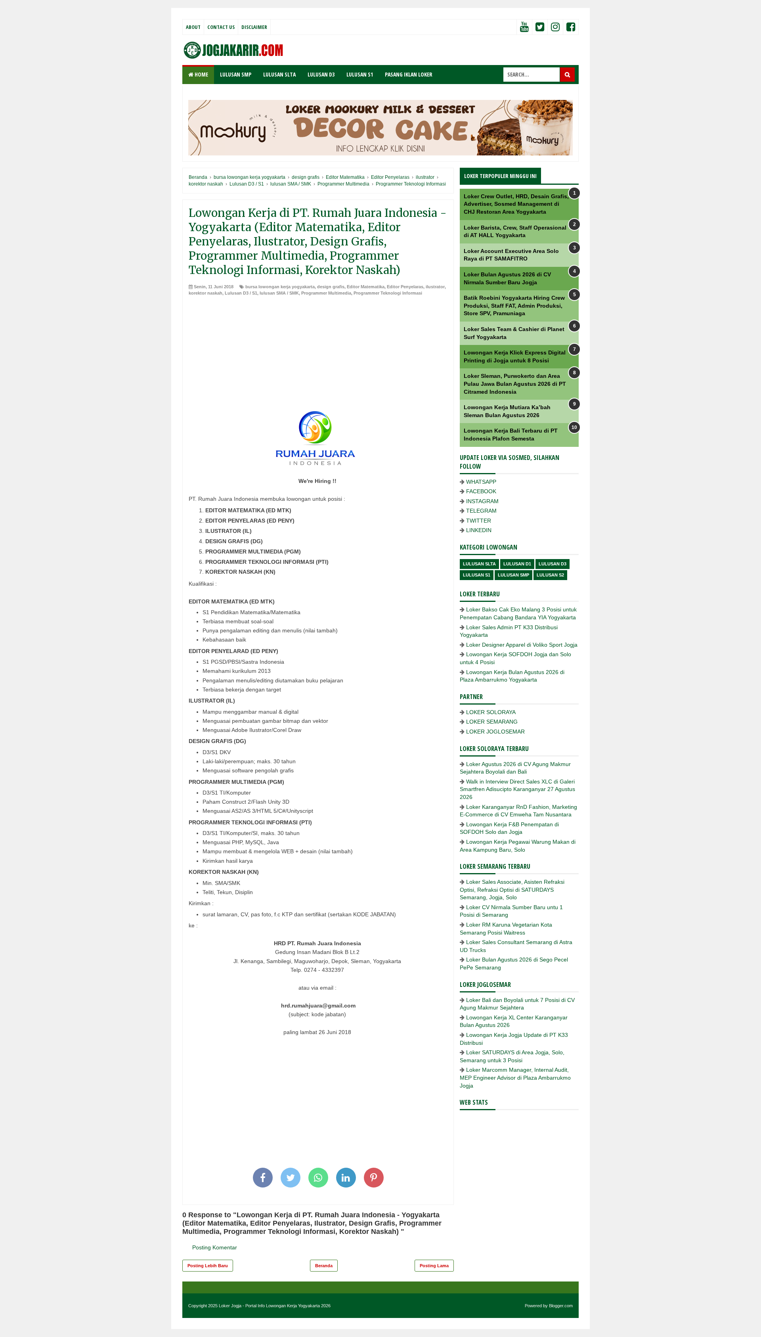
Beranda (324, 1265)
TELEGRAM (481, 511)
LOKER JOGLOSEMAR (495, 731)
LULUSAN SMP (235, 74)
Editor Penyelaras (405, 286)
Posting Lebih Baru (207, 1265)
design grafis (330, 286)
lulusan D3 (552, 563)
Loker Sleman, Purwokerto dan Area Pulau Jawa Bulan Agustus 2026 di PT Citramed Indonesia (515, 384)
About (193, 27)
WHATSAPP (481, 482)
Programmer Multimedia (326, 293)
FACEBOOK (481, 491)
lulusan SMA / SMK (279, 293)
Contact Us (221, 27)
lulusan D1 (517, 563)
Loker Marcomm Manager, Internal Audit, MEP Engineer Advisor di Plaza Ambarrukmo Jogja (515, 1077)
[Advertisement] (318, 355)
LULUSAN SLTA (279, 74)
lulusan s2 (550, 575)
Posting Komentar (214, 1247)
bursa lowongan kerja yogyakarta (280, 286)
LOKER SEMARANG (492, 721)
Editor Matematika (365, 286)
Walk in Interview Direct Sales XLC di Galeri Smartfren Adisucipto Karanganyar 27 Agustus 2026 (517, 789)
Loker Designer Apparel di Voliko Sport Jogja (521, 645)
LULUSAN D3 (321, 74)
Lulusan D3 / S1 (241, 293)
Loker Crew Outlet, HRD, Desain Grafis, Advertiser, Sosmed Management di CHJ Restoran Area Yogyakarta (516, 204)
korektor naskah (205, 293)
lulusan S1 (476, 575)
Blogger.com (561, 1305)
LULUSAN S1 (359, 74)
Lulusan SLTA (479, 563)
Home (200, 74)
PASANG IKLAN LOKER (408, 74)
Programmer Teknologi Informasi (388, 293)
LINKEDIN (478, 530)
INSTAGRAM (482, 501)
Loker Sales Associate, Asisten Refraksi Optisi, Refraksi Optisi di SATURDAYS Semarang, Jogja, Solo (512, 889)
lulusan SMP (513, 575)
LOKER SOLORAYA (491, 712)
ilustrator (435, 286)
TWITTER (478, 520)
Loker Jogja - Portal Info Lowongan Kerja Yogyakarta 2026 (275, 1305)
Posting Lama (434, 1265)
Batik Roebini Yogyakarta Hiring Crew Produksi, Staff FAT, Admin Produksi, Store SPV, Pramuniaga (514, 305)
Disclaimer (254, 27)
